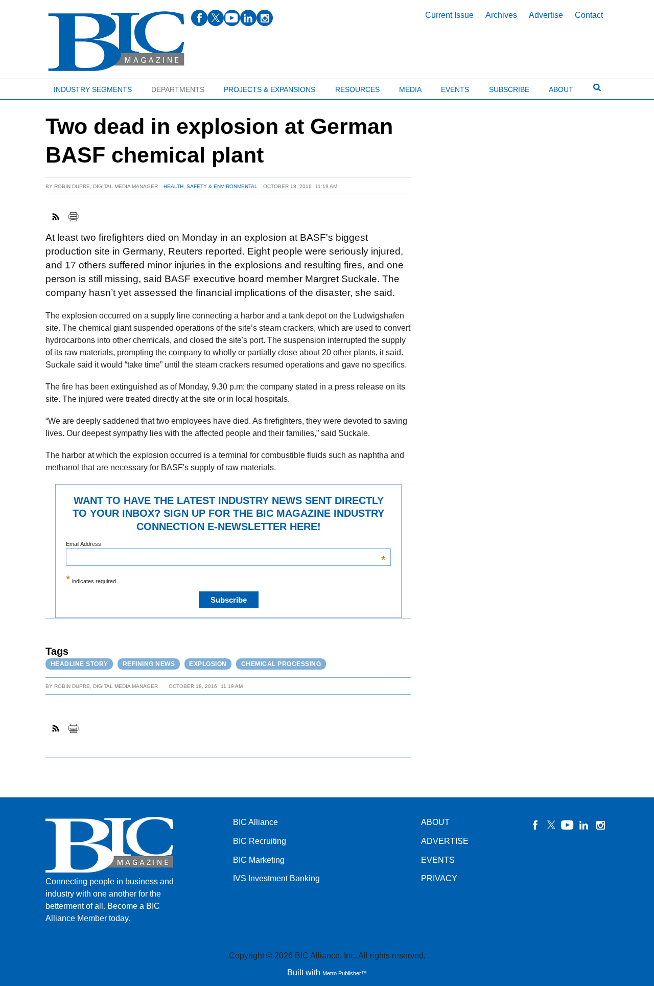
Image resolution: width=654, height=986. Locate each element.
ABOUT (435, 822)
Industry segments (93, 89)
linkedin (248, 18)
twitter (215, 18)
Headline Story (79, 664)
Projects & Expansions (269, 89)
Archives (501, 15)
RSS (56, 217)
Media (410, 89)
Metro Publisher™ (344, 973)
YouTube (567, 825)
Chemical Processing (281, 664)
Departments (177, 89)
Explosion (208, 664)
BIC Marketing (259, 860)
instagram (264, 18)
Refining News (149, 664)
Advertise (546, 15)
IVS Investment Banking (276, 878)
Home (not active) (30, 87)
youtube (232, 18)
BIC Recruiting (259, 841)
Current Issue (449, 15)
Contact (589, 15)
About (561, 89)
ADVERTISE (445, 841)
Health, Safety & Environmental (211, 186)
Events (455, 89)
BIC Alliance (255, 822)
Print (73, 217)
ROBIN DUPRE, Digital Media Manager (106, 186)
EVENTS (438, 860)
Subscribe (509, 89)
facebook (199, 18)
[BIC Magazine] (116, 42)
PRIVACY (439, 878)
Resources (357, 89)
